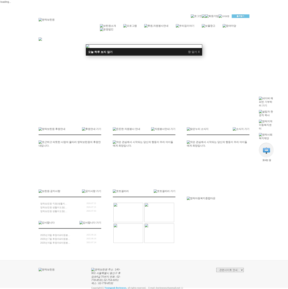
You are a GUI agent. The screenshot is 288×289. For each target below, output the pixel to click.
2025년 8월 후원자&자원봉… (55, 235)
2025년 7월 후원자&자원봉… (55, 239)
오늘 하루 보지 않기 (100, 51)
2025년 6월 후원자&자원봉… (55, 242)
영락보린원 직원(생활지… (53, 203)
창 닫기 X (194, 51)
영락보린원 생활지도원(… (53, 207)
